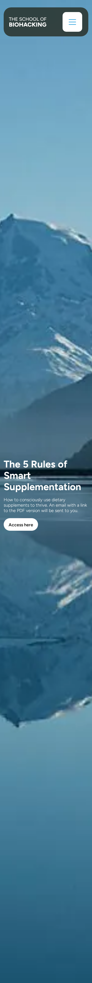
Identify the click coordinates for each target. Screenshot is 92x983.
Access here (21, 524)
